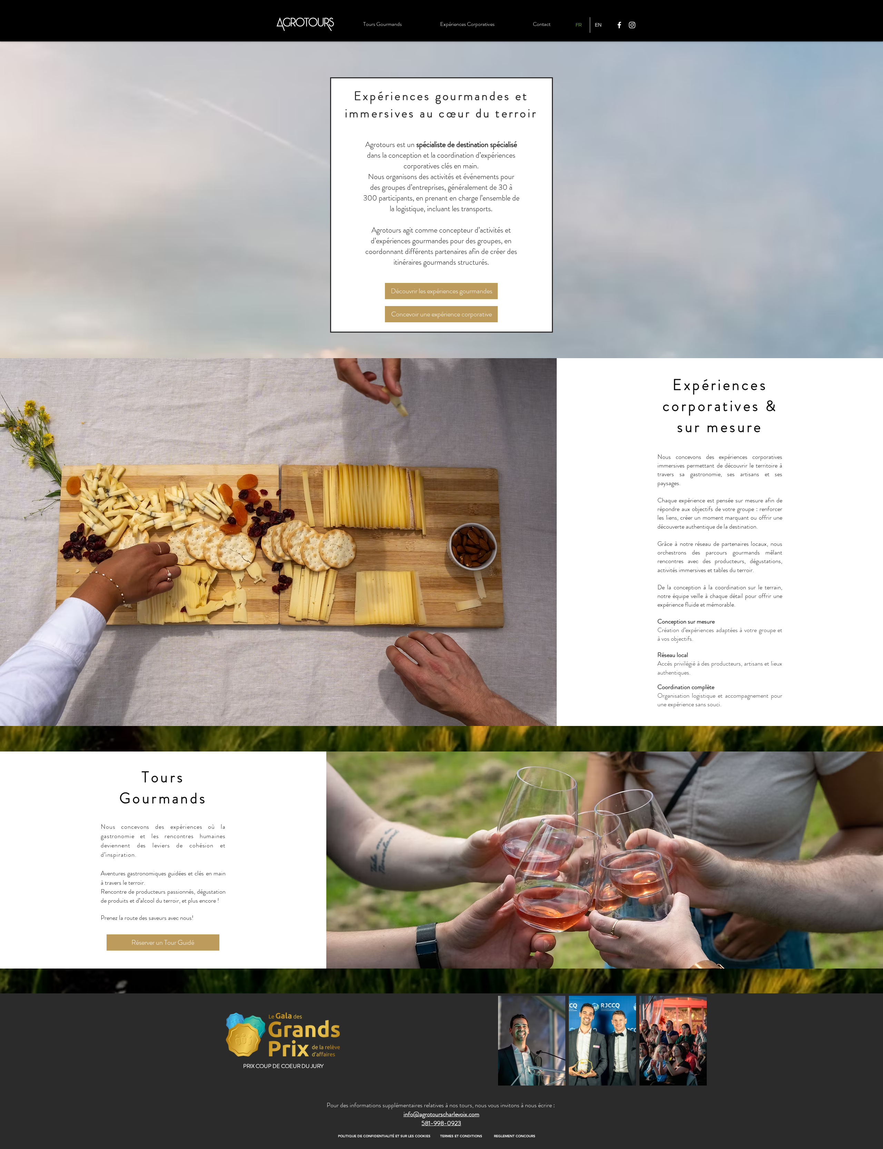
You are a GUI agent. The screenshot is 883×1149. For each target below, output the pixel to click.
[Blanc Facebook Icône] (619, 25)
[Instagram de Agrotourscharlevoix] (632, 25)
